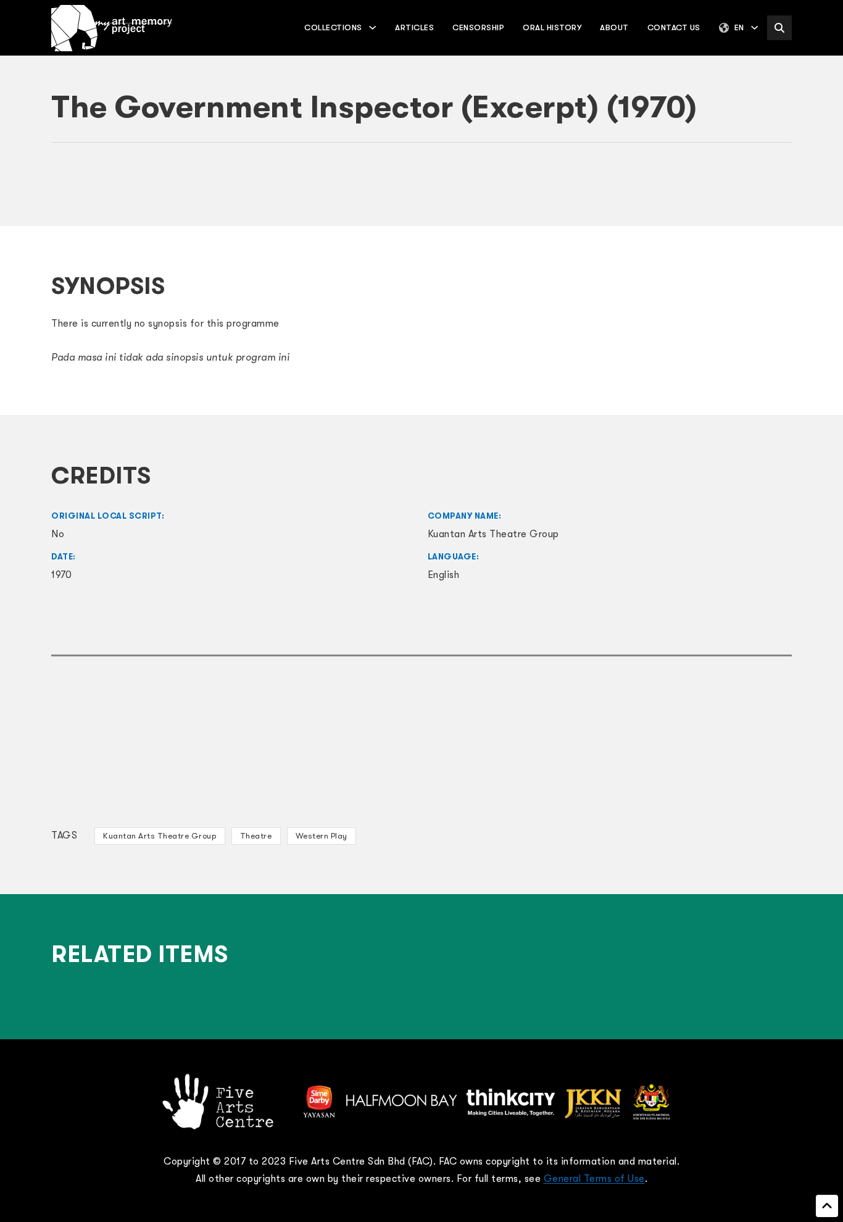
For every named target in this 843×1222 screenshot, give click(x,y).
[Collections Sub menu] (372, 27)
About (614, 27)
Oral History (552, 27)
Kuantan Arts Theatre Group (159, 835)
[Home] (111, 28)
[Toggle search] (779, 27)
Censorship (478, 27)
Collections (333, 27)
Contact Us (673, 27)
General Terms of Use (594, 1178)
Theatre (256, 835)
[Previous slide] (66, 191)
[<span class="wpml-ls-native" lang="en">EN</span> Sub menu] (754, 27)
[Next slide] (776, 191)
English (444, 574)
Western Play (321, 835)
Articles (414, 27)
